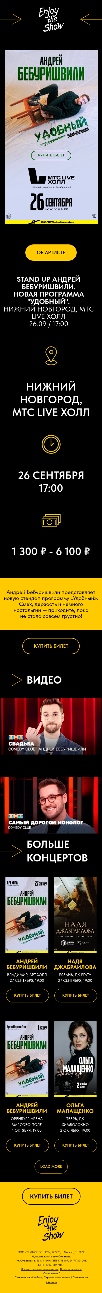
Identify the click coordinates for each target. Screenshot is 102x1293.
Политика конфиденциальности (39, 1268)
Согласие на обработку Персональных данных (42, 1277)
